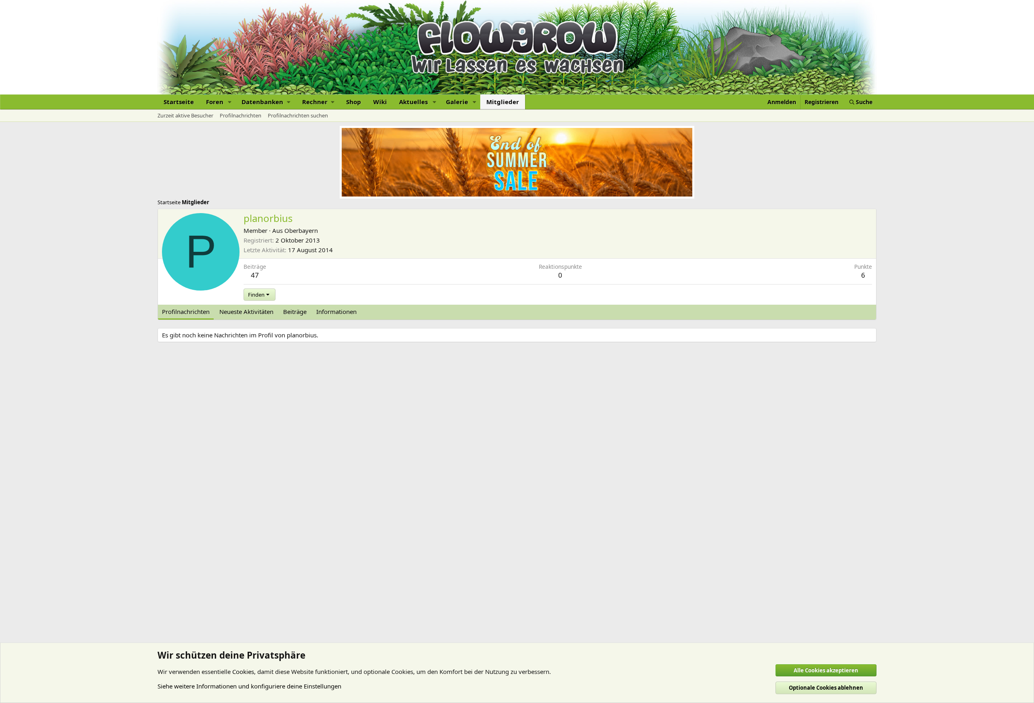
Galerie (457, 102)
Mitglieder (502, 102)
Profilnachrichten (240, 115)
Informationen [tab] (336, 312)
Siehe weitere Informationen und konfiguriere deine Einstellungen (249, 686)
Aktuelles (413, 102)
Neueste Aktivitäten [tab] (246, 312)
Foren (214, 102)
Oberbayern (301, 230)
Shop (353, 102)
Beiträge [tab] (295, 312)
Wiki (380, 102)
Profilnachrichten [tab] (186, 312)
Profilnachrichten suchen (298, 115)
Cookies (243, 671)
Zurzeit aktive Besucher (185, 115)
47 (255, 275)
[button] (229, 101)
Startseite (179, 102)
